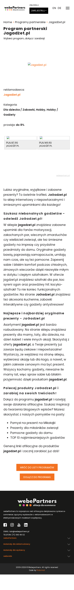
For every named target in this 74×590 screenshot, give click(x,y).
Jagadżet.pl (11, 95)
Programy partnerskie (30, 22)
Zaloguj (34, 5)
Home (7, 22)
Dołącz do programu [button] (37, 477)
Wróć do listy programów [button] (37, 467)
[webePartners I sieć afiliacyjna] (14, 8)
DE (59, 8)
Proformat (40, 570)
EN (54, 8)
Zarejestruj (38, 10)
